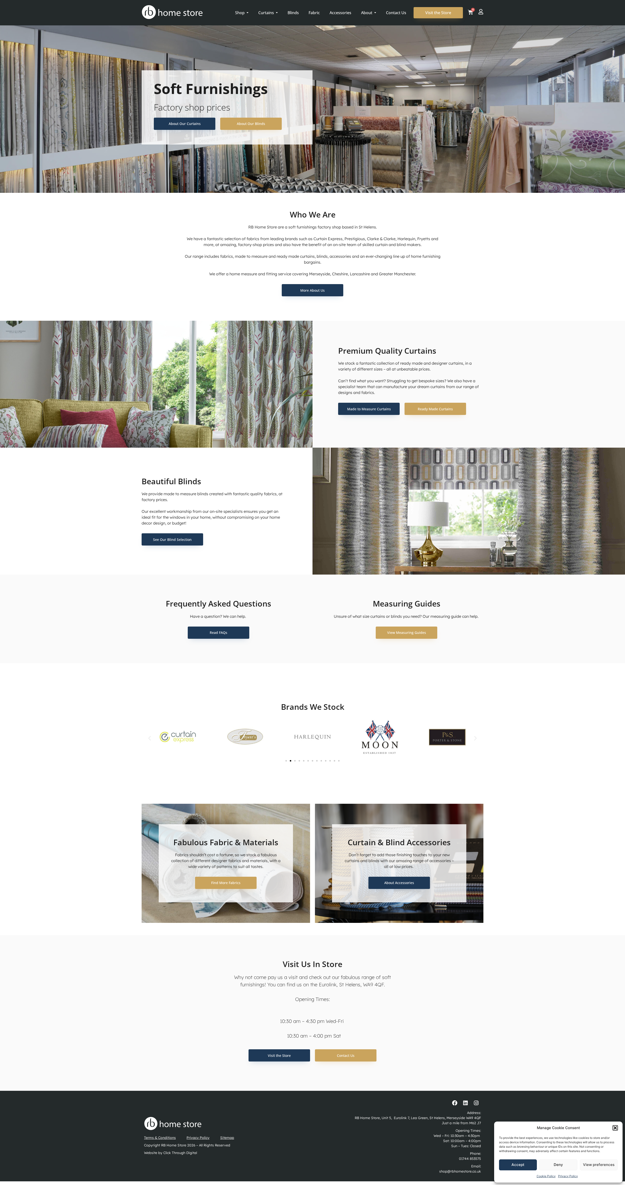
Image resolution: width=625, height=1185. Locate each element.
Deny (558, 1164)
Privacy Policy (568, 1176)
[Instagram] (476, 1103)
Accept (517, 1164)
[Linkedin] (465, 1103)
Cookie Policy (546, 1176)
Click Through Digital (180, 1153)
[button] (615, 1127)
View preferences (599, 1164)
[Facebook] (455, 1103)
